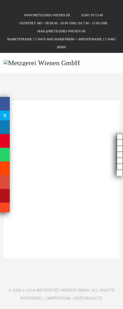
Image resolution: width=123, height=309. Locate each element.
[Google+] (5, 182)
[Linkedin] (5, 127)
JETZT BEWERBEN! (61, 239)
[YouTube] (5, 196)
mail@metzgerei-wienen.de (61, 31)
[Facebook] (5, 104)
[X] (5, 115)
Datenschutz (88, 298)
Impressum (59, 298)
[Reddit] (5, 168)
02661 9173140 (92, 15)
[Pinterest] (5, 141)
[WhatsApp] (5, 155)
